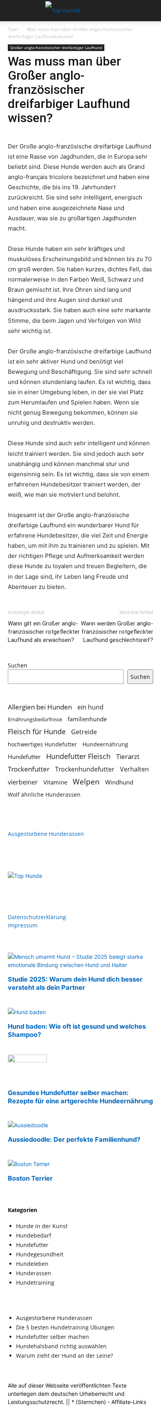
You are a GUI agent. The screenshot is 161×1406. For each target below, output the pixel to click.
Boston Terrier (30, 1178)
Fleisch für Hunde (37, 732)
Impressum (23, 925)
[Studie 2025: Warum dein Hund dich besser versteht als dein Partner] (80, 965)
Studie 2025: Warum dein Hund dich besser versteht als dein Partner (75, 983)
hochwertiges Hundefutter (42, 744)
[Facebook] (15, 885)
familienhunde (87, 719)
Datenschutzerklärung (37, 917)
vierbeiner (23, 782)
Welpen (86, 781)
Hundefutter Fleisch (78, 756)
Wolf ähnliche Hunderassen (44, 794)
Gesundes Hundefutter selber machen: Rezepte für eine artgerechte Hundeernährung (80, 1097)
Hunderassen (33, 1273)
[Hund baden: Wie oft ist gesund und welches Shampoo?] (27, 1012)
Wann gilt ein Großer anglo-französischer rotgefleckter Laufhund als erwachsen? (44, 632)
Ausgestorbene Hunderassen (46, 833)
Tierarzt (128, 756)
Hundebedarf (33, 1235)
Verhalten (134, 769)
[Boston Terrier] (29, 1164)
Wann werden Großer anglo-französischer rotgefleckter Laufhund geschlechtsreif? (117, 632)
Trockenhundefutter (84, 769)
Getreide (84, 732)
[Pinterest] (46, 885)
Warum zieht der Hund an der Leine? (64, 1355)
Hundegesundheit (39, 1254)
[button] (13, 10)
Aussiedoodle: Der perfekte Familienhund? (74, 1139)
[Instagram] (30, 884)
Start (13, 29)
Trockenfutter (29, 769)
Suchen (17, 665)
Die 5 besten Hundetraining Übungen (65, 1327)
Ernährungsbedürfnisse (35, 719)
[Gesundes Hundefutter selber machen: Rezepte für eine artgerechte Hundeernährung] (27, 1060)
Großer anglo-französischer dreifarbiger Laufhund (56, 47)
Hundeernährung (105, 744)
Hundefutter (24, 757)
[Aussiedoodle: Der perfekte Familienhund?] (28, 1125)
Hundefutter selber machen (52, 1336)
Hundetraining (35, 1282)
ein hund (90, 707)
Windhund (119, 782)
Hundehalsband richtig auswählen (61, 1346)
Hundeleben (32, 1263)
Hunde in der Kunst (42, 1226)
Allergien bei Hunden (40, 707)
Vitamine (55, 782)
